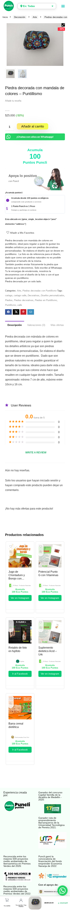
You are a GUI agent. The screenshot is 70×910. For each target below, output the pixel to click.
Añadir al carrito (32, 126)
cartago (8, 295)
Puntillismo (10, 305)
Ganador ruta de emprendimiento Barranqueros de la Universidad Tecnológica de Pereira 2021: (51, 822)
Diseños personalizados (52, 295)
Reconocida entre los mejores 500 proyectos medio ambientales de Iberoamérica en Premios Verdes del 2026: (17, 861)
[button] (63, 6)
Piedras (9, 300)
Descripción (14, 325)
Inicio (5, 17)
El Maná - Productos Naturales (22, 585)
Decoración (19, 17)
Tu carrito (7, 906)
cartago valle (20, 295)
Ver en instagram (50, 673)
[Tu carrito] (7, 900)
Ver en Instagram (20, 598)
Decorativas (33, 295)
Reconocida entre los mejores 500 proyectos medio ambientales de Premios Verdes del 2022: (17, 890)
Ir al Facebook (20, 673)
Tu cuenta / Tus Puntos (21, 905)
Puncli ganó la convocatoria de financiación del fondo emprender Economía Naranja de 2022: (50, 861)
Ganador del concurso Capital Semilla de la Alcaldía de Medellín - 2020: (50, 796)
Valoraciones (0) (36, 325)
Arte (35, 17)
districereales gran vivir (22, 737)
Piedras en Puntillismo (46, 300)
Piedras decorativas (23, 300)
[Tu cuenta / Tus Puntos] (21, 900)
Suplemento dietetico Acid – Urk (47, 651)
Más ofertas (57, 325)
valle (19, 305)
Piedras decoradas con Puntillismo (39, 290)
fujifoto (22, 661)
